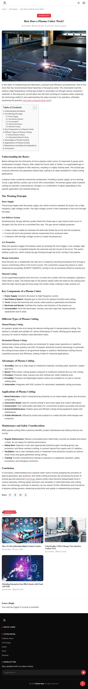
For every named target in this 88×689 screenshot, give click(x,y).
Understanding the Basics (15, 111)
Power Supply (13, 116)
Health (4, 647)
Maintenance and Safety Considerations (20, 145)
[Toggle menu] (84, 3)
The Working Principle (13, 114)
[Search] (78, 3)
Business (5, 655)
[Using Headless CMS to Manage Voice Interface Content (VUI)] (65, 530)
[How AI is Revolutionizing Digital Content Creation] (22, 530)
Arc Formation (14, 121)
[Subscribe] (83, 672)
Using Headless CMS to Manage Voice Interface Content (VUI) (63, 547)
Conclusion (9, 148)
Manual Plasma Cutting (16, 135)
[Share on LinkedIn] (20, 495)
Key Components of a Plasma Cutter (19, 129)
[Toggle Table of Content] (33, 108)
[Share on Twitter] (10, 495)
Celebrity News (7, 638)
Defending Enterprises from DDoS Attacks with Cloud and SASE (22, 585)
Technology (13, 9)
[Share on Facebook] (15, 495)
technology (30, 479)
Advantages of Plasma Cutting (17, 140)
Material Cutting (14, 126)
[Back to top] (82, 683)
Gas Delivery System (16, 119)
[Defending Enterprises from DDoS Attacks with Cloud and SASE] (22, 568)
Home (4, 9)
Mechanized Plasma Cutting (19, 137)
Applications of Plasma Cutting (17, 143)
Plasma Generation (15, 124)
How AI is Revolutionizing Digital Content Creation (21, 546)
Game (4, 651)
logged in (17, 607)
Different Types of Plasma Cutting (18, 132)
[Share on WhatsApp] (26, 495)
